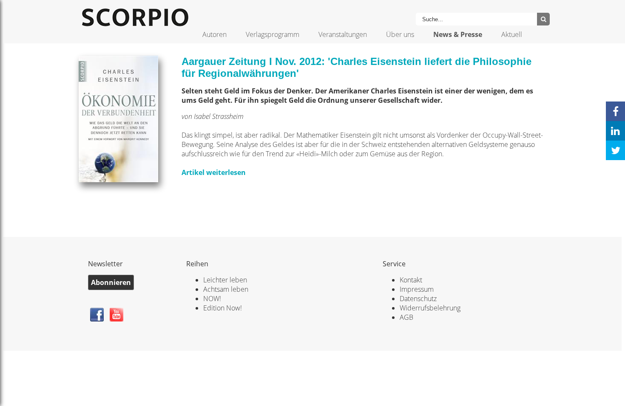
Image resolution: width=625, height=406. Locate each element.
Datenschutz (418, 298)
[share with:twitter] (615, 150)
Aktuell (511, 34)
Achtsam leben (225, 289)
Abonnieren (111, 282)
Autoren (214, 34)
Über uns (400, 34)
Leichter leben (225, 280)
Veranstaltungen (342, 34)
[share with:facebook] (615, 111)
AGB (406, 317)
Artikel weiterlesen (214, 172)
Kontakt (411, 280)
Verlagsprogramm (272, 34)
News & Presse (457, 34)
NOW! (212, 298)
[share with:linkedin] (615, 131)
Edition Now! (222, 308)
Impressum (417, 289)
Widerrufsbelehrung (430, 308)
